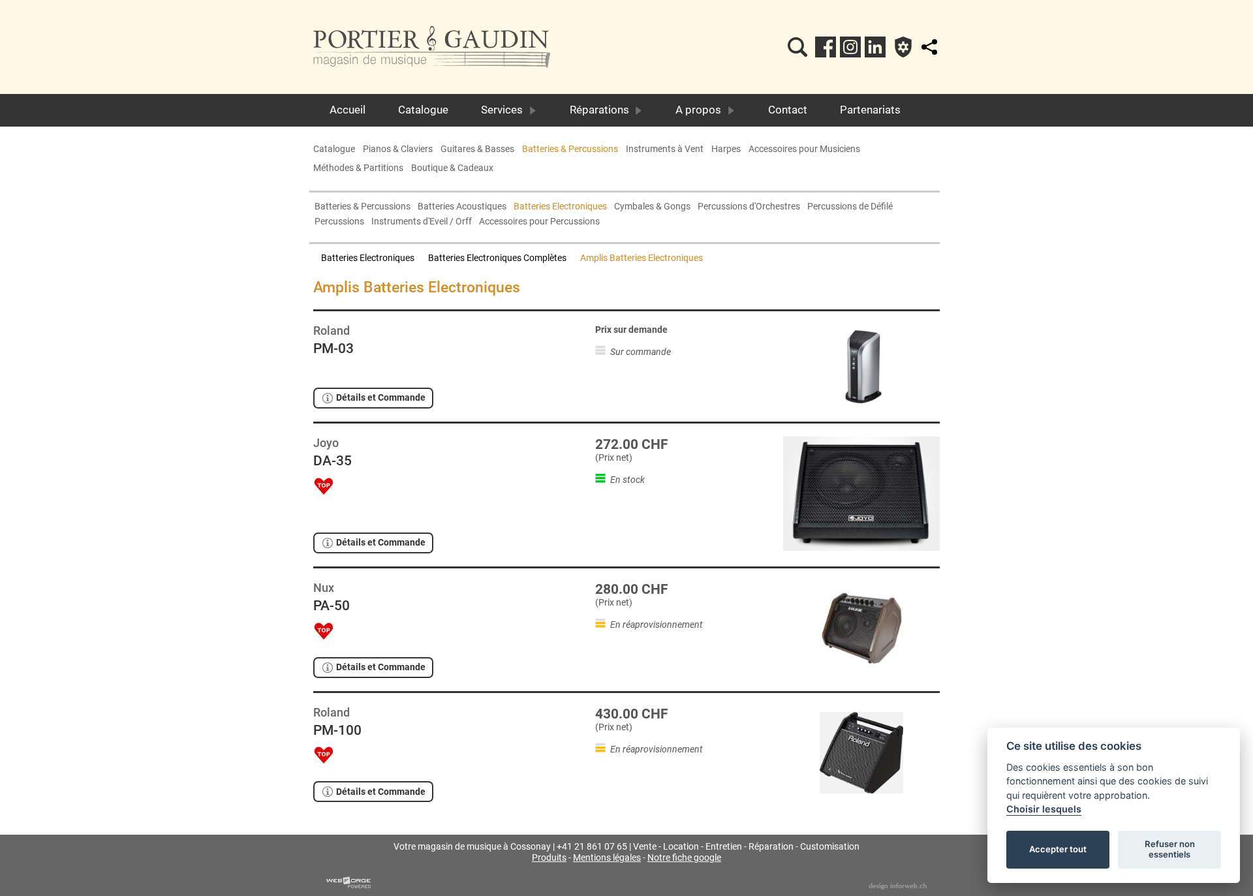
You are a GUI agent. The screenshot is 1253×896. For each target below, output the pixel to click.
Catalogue (423, 109)
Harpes (726, 149)
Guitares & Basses (477, 149)
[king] (797, 47)
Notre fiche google (684, 857)
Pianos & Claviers (398, 149)
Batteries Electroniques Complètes (497, 258)
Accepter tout (1058, 849)
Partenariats (870, 109)
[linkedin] (875, 47)
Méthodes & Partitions (358, 168)
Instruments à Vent (665, 149)
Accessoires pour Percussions (539, 221)
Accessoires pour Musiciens (804, 149)
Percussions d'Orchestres (749, 206)
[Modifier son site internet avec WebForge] (348, 882)
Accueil (347, 109)
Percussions (339, 221)
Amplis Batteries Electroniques (641, 258)
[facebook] (825, 47)
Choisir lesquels (1043, 808)
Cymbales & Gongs (652, 206)
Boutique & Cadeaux (452, 168)
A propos (698, 109)
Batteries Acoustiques (462, 206)
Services (502, 109)
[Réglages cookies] (903, 47)
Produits (549, 857)
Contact (787, 109)
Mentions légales (607, 857)
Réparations (599, 109)
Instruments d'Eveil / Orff (421, 221)
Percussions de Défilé (850, 206)
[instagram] (850, 47)
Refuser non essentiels (1170, 849)
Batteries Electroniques (560, 206)
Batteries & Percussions (570, 149)
